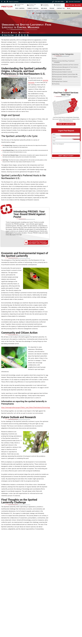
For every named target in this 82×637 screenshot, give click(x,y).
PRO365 (52, 8)
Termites (57, 84)
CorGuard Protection (46, 5)
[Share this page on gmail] (28, 35)
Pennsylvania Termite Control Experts (66, 76)
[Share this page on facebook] (16, 35)
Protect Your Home (20, 5)
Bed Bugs (44, 8)
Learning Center (41, 13)
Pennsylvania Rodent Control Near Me (66, 74)
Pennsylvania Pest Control (62, 69)
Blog (68, 8)
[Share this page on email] (25, 35)
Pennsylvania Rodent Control (63, 72)
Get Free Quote (73, 5)
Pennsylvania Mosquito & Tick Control (66, 67)
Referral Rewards (58, 5)
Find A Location (66, 124)
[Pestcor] (7, 6)
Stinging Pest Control (60, 81)
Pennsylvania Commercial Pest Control (66, 64)
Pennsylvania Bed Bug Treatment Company (64, 61)
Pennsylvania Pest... (55, 13)
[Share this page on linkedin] (22, 35)
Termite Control (33, 8)
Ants (55, 58)
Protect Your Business (32, 5)
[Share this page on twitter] (19, 35)
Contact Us (61, 8)
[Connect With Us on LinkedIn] (4, 2)
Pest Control (20, 8)
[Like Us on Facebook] (1, 2)
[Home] (33, 13)
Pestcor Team (25, 32)
